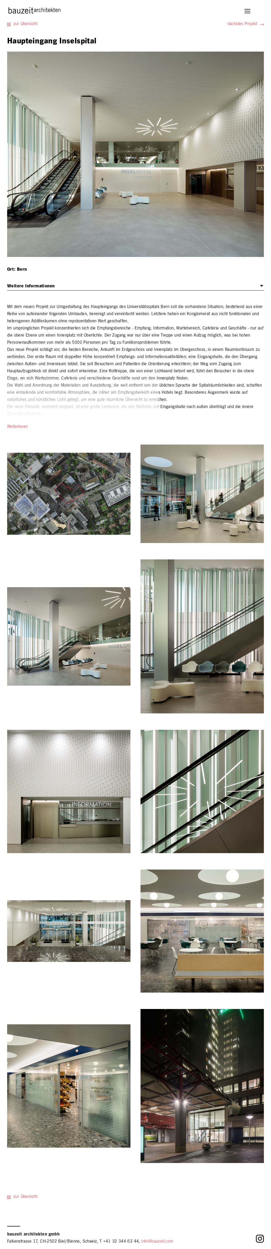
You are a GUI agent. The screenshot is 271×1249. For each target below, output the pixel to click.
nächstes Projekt (242, 24)
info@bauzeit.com (157, 1241)
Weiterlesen (17, 427)
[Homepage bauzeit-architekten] (34, 12)
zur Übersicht (25, 24)
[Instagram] (260, 1240)
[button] (247, 12)
